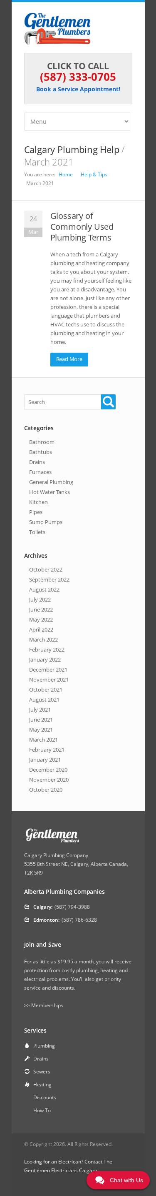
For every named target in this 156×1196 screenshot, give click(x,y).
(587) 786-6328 (79, 919)
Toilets (37, 532)
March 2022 (43, 639)
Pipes (35, 512)
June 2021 (41, 719)
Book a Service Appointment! (78, 89)
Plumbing (44, 1045)
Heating (42, 1084)
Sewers (41, 1071)
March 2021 (43, 739)
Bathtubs (40, 452)
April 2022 (41, 629)
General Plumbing (51, 482)
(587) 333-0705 (78, 76)
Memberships (47, 1005)
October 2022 (45, 569)
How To (42, 1110)
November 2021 (49, 679)
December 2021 (48, 669)
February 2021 (46, 749)
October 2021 (45, 689)
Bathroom (41, 442)
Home (66, 174)
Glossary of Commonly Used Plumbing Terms (82, 226)
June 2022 (41, 609)
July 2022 (40, 599)
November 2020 (49, 779)
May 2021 (41, 729)
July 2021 (40, 709)
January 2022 (45, 659)
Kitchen (38, 502)
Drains (37, 462)
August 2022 (44, 589)
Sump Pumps (45, 522)
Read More (69, 359)
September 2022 (49, 579)
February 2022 (46, 649)
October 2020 (45, 789)
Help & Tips (94, 174)
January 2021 (45, 759)
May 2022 (41, 619)
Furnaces (40, 472)
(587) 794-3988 (72, 906)
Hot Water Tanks (49, 492)
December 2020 (48, 769)
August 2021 (44, 699)
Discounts (44, 1097)
